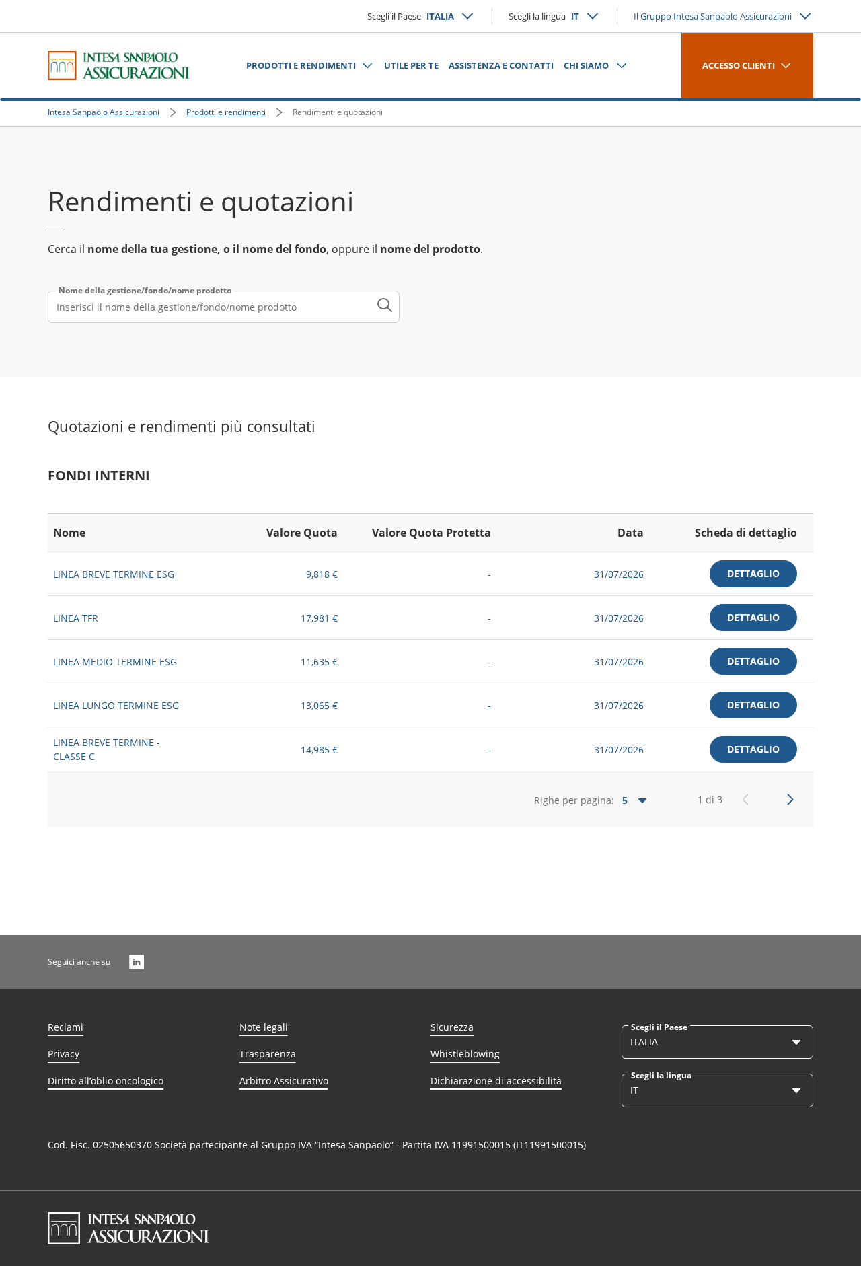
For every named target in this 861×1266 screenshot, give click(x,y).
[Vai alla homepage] (119, 65)
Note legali (263, 1026)
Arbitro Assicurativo (283, 1080)
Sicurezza (452, 1026)
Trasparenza (267, 1053)
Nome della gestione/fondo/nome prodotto (145, 290)
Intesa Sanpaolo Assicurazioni (103, 112)
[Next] (790, 800)
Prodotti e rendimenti (226, 112)
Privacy (63, 1053)
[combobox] (224, 307)
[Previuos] (745, 800)
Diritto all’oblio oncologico (105, 1080)
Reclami (65, 1026)
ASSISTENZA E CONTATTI (501, 65)
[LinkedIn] (136, 962)
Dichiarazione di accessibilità (496, 1080)
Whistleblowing (465, 1053)
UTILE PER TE (411, 65)
